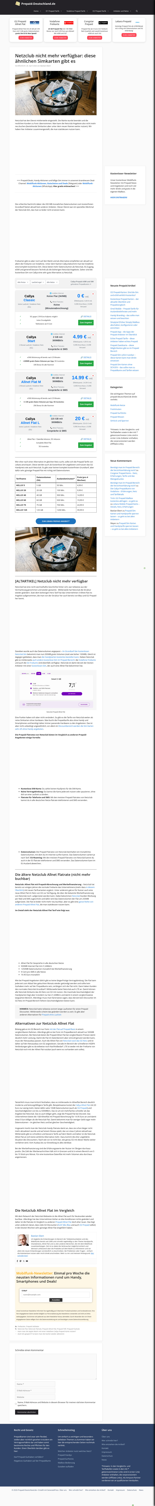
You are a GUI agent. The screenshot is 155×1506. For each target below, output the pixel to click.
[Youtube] (27, 1261)
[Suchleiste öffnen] (137, 11)
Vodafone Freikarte (87, 660)
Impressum (107, 1452)
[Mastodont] (21, 1261)
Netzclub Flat (23, 1329)
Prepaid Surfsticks (118, 413)
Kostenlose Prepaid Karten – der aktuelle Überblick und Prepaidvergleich (124, 302)
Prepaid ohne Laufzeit (51, 1014)
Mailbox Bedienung (66, 1462)
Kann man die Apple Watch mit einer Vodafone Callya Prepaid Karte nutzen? (47, 1331)
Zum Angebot (86, 323)
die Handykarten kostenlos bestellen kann (60, 657)
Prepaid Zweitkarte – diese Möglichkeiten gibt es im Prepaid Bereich (124, 348)
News (104, 1459)
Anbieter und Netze (121, 11)
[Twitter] (24, 1261)
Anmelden (56, 1300)
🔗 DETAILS (86, 316)
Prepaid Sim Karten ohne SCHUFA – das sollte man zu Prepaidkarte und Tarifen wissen (124, 367)
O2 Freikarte (32, 662)
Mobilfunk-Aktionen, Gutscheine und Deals (47, 183)
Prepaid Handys (65, 1455)
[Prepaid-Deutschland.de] (17, 3)
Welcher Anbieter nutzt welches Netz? (74, 1451)
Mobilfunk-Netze (117, 405)
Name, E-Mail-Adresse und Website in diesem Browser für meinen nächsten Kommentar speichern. (57, 1404)
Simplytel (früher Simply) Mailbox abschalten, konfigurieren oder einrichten (125, 325)
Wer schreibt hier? (110, 1440)
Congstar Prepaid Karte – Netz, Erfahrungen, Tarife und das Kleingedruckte (123, 476)
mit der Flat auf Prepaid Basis (62, 1029)
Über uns (106, 1436)
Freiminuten (115, 409)
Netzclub (76, 896)
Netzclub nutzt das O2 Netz (75, 1040)
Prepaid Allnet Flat (63, 1222)
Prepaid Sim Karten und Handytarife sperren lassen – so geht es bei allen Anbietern (124, 526)
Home (36, 11)
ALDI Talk (62, 1225)
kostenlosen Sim (39, 665)
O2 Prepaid (84, 1225)
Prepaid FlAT (61, 1329)
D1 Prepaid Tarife (52, 11)
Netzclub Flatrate (35, 1329)
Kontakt (105, 1448)
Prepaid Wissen (117, 417)
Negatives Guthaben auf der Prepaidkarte (32, 1460)
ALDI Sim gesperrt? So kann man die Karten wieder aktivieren (41, 1334)
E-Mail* (24, 1291)
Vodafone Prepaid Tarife (76, 11)
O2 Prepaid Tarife (99, 11)
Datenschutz (107, 1456)
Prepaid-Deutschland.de (38, 4)
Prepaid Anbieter (32, 1326)
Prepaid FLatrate (73, 1329)
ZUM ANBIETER (26, 38)
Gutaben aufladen (66, 1466)
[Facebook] (17, 1261)
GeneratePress (53, 1490)
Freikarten (21, 1326)
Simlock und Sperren (119, 420)
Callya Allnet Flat (83, 1105)
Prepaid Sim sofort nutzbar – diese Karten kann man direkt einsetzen (123, 358)
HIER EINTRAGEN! (118, 197)
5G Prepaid (82, 1108)
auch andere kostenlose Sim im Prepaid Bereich (53, 660)
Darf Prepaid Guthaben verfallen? (28, 1457)
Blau (69, 1225)
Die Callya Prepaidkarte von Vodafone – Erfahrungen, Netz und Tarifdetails (123, 491)
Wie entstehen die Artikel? (113, 1444)
